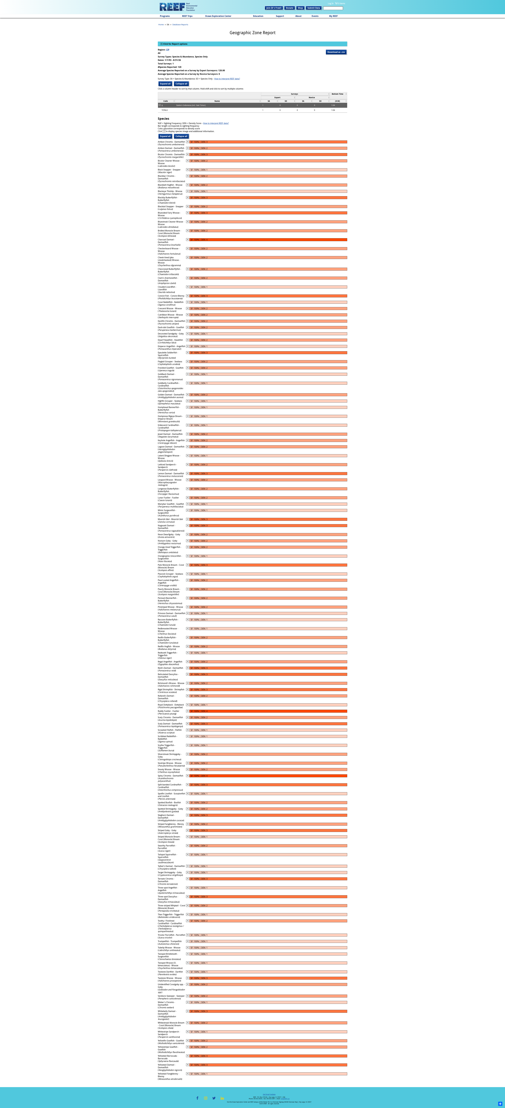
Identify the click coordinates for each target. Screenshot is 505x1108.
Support (280, 16)
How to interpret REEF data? (227, 78)
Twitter (214, 1099)
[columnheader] (295, 94)
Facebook (197, 1099)
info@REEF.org (285, 1099)
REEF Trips (187, 16)
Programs (165, 16)
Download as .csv (336, 52)
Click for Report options (175, 43)
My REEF (333, 16)
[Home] (178, 7)
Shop (300, 7)
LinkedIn (222, 1099)
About (298, 16)
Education (258, 16)
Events (315, 16)
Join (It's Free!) (273, 7)
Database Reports (180, 24)
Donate (289, 7)
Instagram (205, 1099)
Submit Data (313, 7)
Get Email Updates (269, 1094)
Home (161, 24)
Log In (331, 3)
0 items (341, 3)
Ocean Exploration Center (218, 16)
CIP (167, 49)
